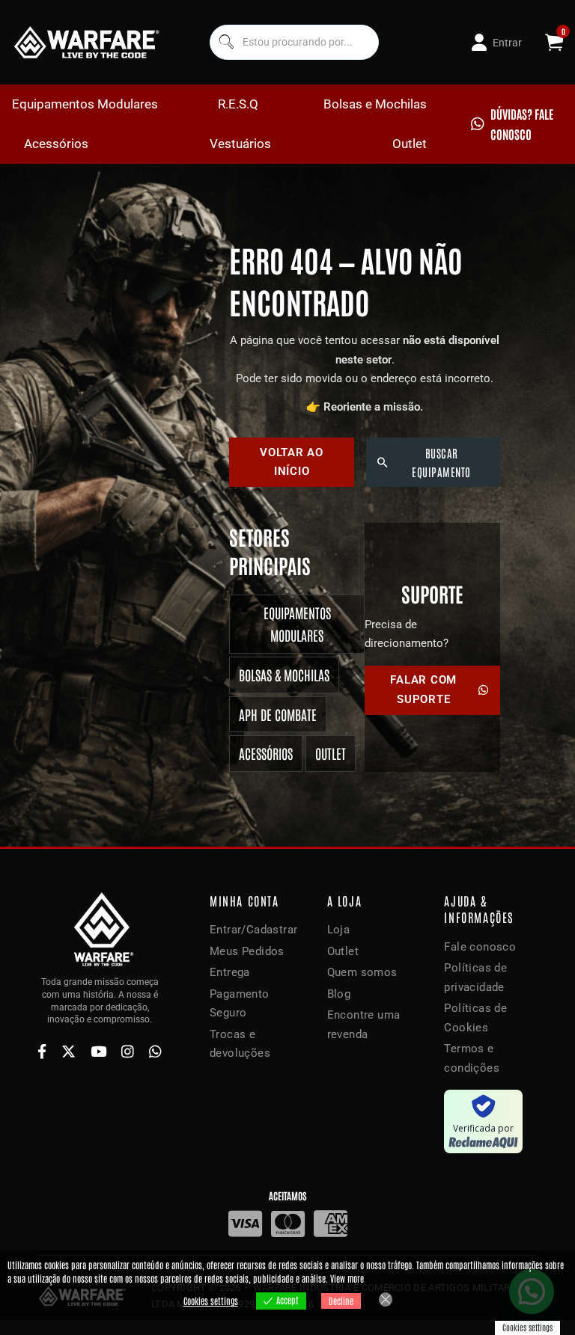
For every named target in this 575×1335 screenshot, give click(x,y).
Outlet (409, 143)
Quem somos (362, 972)
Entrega (230, 972)
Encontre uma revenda (364, 1024)
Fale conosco (480, 947)
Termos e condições (471, 1058)
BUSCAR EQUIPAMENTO (441, 462)
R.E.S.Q (238, 103)
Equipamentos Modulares (85, 103)
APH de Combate (278, 714)
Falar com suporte (423, 689)
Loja (338, 929)
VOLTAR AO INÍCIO (291, 462)
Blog (339, 994)
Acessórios (56, 143)
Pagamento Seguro (240, 1003)
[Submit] (225, 42)
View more (347, 1278)
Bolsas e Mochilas (375, 103)
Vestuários (240, 143)
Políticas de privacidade (475, 977)
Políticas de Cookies (475, 1017)
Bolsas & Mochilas (284, 675)
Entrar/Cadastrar (253, 929)
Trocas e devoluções (240, 1044)
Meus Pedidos (247, 951)
